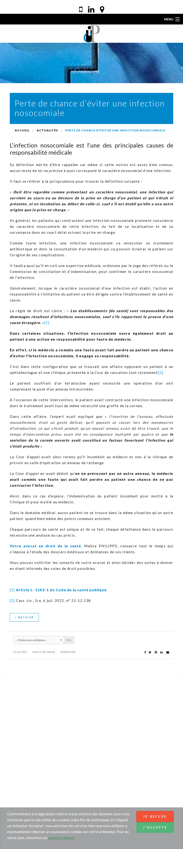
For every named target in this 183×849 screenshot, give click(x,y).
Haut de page (44, 652)
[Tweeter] (150, 652)
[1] (47, 322)
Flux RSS (20, 652)
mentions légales (61, 837)
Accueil (22, 130)
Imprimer (68, 652)
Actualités (47, 130)
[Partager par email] (168, 652)
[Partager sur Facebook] (145, 652)
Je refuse (155, 816)
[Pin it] (156, 652)
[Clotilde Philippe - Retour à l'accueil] (91, 33)
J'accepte (155, 827)
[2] (160, 372)
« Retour (24, 617)
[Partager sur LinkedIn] (161, 652)
